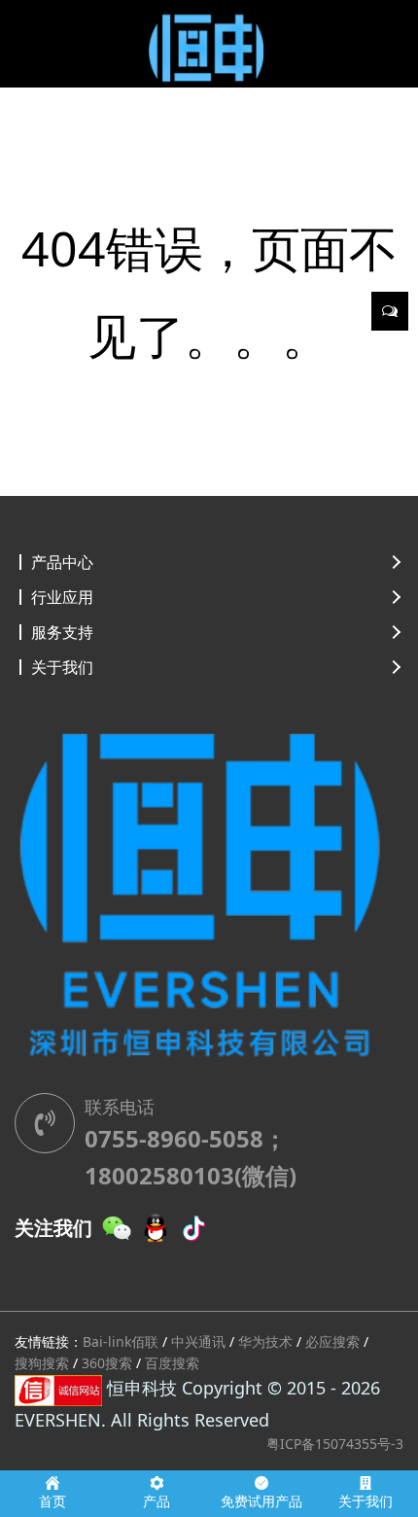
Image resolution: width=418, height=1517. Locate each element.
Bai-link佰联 (120, 1341)
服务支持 (62, 632)
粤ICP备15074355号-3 (334, 1443)
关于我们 (62, 667)
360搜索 (107, 1363)
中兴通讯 (198, 1341)
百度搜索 (172, 1363)
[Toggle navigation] (42, 39)
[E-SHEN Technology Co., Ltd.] (209, 44)
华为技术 (265, 1341)
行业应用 (62, 597)
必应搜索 (332, 1341)
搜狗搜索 (42, 1363)
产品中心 (62, 562)
